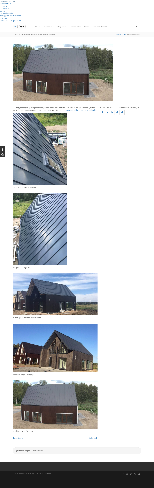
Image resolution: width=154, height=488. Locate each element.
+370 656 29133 (121, 34)
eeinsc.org (4, 18)
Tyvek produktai (75, 27)
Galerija (86, 27)
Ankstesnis (18, 438)
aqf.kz (2, 11)
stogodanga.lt (25, 34)
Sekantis (92, 438)
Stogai (37, 27)
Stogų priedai (61, 27)
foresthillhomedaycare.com (10, 20)
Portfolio (33, 34)
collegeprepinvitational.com (11, 16)
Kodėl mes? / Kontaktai (100, 27)
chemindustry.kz (6, 13)
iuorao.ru (3, 6)
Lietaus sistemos (48, 27)
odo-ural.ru (4, 8)
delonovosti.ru (5, 3)
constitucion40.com (7, 1)
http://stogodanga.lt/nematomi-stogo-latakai (79, 110)
